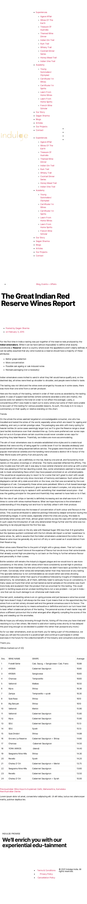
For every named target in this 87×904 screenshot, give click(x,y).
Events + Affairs (48, 284)
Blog (38, 284)
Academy (40, 65)
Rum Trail (44, 44)
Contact (39, 130)
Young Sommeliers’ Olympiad (45, 72)
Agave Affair (46, 16)
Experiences (41, 12)
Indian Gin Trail (47, 40)
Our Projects (41, 126)
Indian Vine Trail (47, 61)
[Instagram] (5, 871)
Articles (39, 123)
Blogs (38, 119)
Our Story (40, 112)
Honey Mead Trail (48, 57)
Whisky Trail (46, 47)
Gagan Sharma (43, 116)
